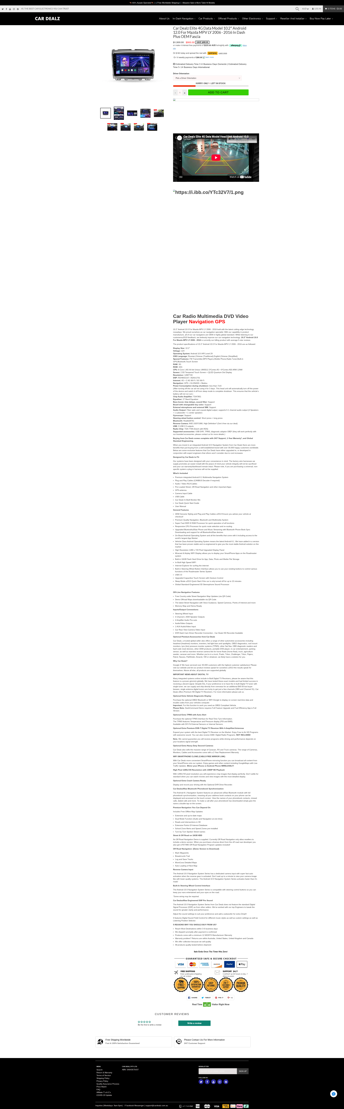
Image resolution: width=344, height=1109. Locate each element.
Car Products (207, 18)
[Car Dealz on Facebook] (6, 9)
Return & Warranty (104, 1072)
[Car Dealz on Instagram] (14, 9)
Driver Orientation (181, 73)
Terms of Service (103, 1075)
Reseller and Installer (294, 18)
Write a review (194, 1023)
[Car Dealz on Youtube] (10, 9)
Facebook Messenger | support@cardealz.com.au (146, 1105)
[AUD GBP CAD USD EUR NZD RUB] (304, 8)
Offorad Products (229, 18)
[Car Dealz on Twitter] (3, 9)
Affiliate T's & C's (103, 1092)
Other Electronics (253, 18)
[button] (333, 1094)
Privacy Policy (102, 1081)
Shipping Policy (102, 1078)
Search (99, 1070)
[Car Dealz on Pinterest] (18, 9)
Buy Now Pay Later (322, 18)
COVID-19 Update (104, 1095)
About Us (164, 18)
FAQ (98, 1089)
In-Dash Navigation (185, 18)
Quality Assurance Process (107, 1084)
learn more (209, 57)
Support (272, 18)
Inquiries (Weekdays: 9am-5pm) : (109, 1105)
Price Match (101, 1087)
